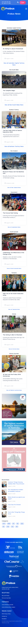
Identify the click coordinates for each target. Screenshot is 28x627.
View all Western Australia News (14, 390)
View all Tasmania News (14, 309)
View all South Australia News (14, 268)
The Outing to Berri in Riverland (12, 335)
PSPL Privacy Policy (6, 613)
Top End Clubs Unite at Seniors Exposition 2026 (12, 131)
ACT (4, 523)
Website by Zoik (5, 622)
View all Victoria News (14, 349)
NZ (17, 523)
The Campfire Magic (9, 90)
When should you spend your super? (16, 498)
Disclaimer (4, 618)
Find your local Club (6, 598)
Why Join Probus (5, 595)
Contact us (4, 616)
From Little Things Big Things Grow (16, 513)
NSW (9, 523)
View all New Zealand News (14, 187)
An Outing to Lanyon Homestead (13, 48)
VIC (12, 526)
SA (3, 526)
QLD (22, 523)
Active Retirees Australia (7, 604)
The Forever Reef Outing (10, 213)
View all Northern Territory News (14, 146)
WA (17, 526)
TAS (8, 526)
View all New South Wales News (14, 105)
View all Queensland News (14, 227)
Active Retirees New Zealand (8, 607)
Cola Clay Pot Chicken (14, 504)
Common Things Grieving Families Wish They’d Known (16, 483)
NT (13, 523)
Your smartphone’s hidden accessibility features (15, 490)
